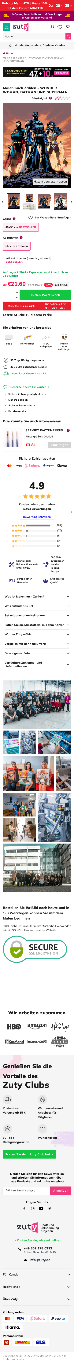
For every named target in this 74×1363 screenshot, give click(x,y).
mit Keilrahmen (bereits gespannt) (28, 259)
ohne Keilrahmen (17, 246)
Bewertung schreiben (37, 517)
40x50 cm (21, 227)
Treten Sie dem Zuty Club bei (28, 1154)
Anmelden (60, 1190)
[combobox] (34, 36)
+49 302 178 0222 (38, 1248)
